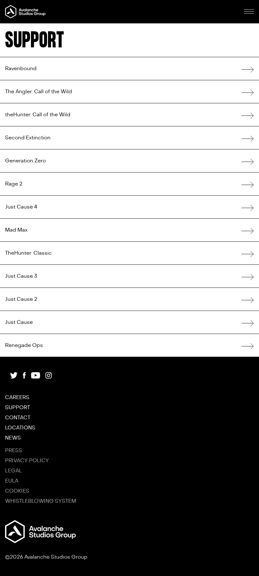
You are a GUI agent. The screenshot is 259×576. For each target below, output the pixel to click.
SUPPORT (17, 407)
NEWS (13, 438)
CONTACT (17, 418)
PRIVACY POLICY (27, 461)
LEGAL (13, 471)
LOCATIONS (20, 428)
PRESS (13, 450)
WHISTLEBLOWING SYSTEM (40, 501)
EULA (11, 481)
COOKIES (17, 491)
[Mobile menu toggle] (249, 12)
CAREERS (17, 397)
